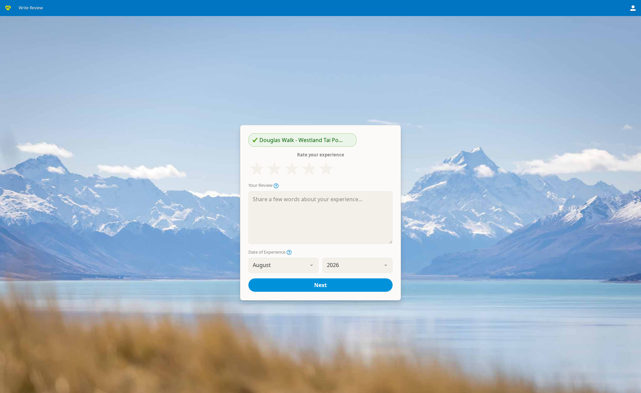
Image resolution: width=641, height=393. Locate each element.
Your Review (260, 185)
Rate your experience (320, 154)
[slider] (291, 168)
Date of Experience (267, 252)
